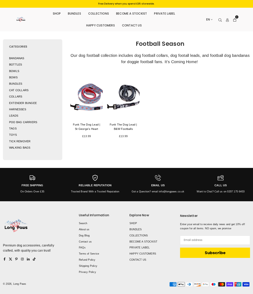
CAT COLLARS (18, 90)
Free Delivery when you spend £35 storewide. (126, 3)
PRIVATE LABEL (164, 13)
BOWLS (14, 71)
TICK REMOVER (19, 141)
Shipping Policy (88, 265)
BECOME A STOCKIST (131, 13)
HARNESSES (17, 109)
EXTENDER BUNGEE (23, 103)
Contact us (85, 241)
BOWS (13, 77)
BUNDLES (74, 13)
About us (84, 229)
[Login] (227, 19)
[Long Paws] (21, 19)
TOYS (13, 134)
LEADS (13, 115)
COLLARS (15, 96)
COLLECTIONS (98, 13)
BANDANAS (16, 58)
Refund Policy (87, 259)
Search (83, 223)
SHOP (57, 13)
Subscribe (215, 253)
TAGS (13, 128)
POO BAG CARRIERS (23, 122)
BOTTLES (15, 64)
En (208, 19)
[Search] (220, 19)
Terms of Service (89, 253)
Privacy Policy (87, 272)
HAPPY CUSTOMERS (100, 25)
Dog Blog (84, 235)
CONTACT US (132, 25)
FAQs (82, 247)
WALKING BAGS (19, 147)
